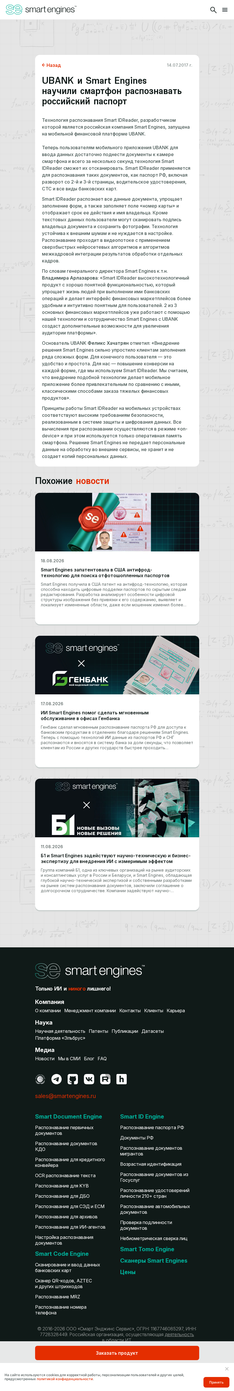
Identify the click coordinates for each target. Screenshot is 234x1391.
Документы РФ (137, 1138)
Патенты (98, 1031)
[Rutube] (105, 1079)
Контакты (130, 1010)
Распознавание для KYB (62, 1186)
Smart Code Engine (62, 1253)
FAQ (102, 1058)
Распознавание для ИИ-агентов (70, 1227)
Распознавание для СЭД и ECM (69, 1206)
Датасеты (153, 1031)
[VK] (89, 1079)
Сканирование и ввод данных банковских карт (67, 1267)
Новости (45, 1058)
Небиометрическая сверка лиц (153, 1238)
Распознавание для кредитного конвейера (70, 1162)
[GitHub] (73, 1079)
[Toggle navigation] (224, 9)
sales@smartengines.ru (65, 1096)
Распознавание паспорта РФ (152, 1127)
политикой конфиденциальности (65, 1379)
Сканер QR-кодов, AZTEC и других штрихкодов (63, 1283)
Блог (89, 1058)
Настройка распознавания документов (64, 1240)
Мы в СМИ (69, 1058)
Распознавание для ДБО (62, 1196)
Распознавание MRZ (57, 1297)
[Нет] (226, 1369)
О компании (48, 1010)
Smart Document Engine (68, 1116)
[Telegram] (56, 1079)
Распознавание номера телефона (60, 1310)
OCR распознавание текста (65, 1175)
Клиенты (153, 1010)
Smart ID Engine (142, 1116)
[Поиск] (213, 9)
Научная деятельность (60, 1031)
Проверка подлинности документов (146, 1225)
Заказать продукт (117, 1353)
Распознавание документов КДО (66, 1146)
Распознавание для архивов (66, 1216)
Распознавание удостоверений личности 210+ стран (154, 1193)
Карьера (176, 1010)
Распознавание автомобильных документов (155, 1209)
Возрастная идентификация (150, 1164)
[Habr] (121, 1079)
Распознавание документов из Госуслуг (154, 1177)
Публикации (125, 1031)
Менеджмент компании (90, 1010)
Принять (216, 1382)
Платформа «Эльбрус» (60, 1038)
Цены (128, 1272)
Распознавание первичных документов (64, 1130)
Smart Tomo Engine (147, 1249)
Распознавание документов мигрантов (151, 1151)
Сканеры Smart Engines (153, 1260)
